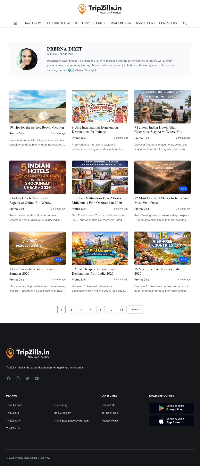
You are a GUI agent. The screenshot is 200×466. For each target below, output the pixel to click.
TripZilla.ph (13, 428)
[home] (15, 23)
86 (121, 309)
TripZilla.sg (60, 405)
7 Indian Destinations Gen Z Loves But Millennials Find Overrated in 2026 (99, 200)
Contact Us (168, 23)
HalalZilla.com (62, 412)
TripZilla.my (13, 420)
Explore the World (62, 23)
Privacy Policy (110, 420)
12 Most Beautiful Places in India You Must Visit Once (161, 200)
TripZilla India (65, 53)
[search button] (184, 23)
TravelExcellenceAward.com (71, 420)
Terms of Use (110, 412)
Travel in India (120, 23)
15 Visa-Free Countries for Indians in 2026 (160, 271)
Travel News (32, 23)
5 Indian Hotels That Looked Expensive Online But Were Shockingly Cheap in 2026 (29, 200)
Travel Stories (93, 23)
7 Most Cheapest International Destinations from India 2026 (93, 271)
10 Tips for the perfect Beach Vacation (36, 127)
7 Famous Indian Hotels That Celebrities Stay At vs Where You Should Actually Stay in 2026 (158, 129)
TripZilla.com (14, 405)
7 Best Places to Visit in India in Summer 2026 (32, 271)
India (183, 188)
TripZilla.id (12, 412)
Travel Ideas (145, 23)
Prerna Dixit (16, 133)
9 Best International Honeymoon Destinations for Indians (95, 129)
